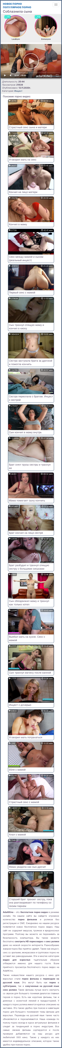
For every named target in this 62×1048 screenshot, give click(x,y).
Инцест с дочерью (20, 704)
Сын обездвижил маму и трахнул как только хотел (29, 603)
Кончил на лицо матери (23, 192)
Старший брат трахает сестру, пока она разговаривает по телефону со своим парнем (30, 903)
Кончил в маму (18, 224)
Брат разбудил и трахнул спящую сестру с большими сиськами (29, 567)
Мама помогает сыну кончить (27, 500)
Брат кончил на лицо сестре (26, 532)
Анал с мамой (17, 834)
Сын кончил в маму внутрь (25, 432)
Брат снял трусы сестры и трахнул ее (30, 466)
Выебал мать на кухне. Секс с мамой (27, 638)
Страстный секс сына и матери (28, 127)
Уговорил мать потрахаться (25, 737)
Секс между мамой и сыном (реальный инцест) (26, 258)
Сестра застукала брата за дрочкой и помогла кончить (30, 362)
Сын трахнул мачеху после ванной (30, 672)
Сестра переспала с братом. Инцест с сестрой (31, 398)
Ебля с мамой (17, 769)
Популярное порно (17, 7)
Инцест (18, 91)
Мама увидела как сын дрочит (27, 866)
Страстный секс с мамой (24, 802)
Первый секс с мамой (22, 292)
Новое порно (12, 3)
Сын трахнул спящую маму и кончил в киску (26, 327)
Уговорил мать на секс (22, 159)
